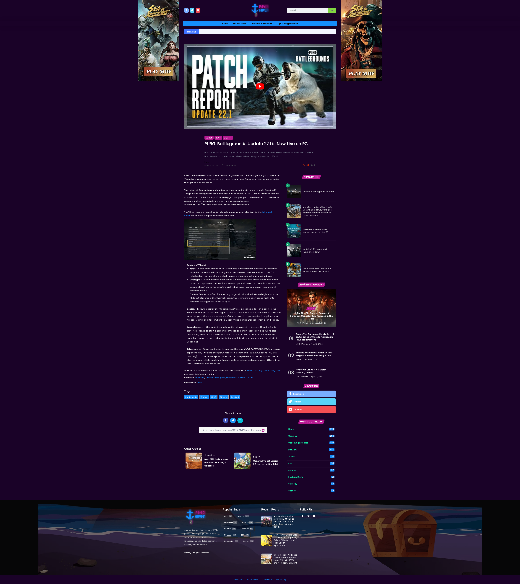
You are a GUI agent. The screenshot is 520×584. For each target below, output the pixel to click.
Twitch (241, 377)
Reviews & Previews (262, 23)
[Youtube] (198, 10)
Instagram (219, 377)
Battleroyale (191, 397)
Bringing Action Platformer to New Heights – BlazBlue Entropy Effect (314, 354)
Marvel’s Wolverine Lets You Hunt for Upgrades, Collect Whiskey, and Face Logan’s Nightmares (285, 540)
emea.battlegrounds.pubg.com (264, 370)
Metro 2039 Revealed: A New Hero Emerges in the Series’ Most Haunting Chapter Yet (320, 31)
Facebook (231, 377)
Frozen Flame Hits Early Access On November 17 (315, 231)
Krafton (200, 382)
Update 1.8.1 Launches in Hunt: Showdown (315, 250)
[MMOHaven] (260, 10)
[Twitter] (192, 10)
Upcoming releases (288, 23)
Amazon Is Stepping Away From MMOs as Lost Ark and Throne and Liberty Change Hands (284, 521)
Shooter (223, 397)
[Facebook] (186, 10)
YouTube (199, 377)
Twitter (209, 377)
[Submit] (332, 10)
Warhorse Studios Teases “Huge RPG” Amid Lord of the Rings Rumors (238, 31)
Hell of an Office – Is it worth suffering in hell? (311, 371)
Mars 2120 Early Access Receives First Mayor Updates (216, 462)
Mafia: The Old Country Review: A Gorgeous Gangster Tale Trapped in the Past (311, 316)
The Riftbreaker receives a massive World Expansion (317, 270)
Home (225, 23)
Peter (207, 162)
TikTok (249, 377)
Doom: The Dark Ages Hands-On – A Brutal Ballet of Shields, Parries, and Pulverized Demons (315, 337)
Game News (239, 23)
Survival (235, 397)
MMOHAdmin (303, 323)
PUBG (213, 397)
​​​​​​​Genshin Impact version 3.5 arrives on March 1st (265, 462)
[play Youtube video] (260, 86)
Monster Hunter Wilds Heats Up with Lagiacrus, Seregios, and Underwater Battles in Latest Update (317, 211)
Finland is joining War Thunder (318, 191)
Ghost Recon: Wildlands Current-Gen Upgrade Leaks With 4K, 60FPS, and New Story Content (285, 559)
